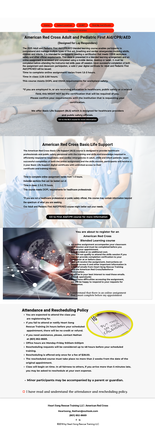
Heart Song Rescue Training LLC (66, 405)
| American (90, 405)
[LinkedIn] (80, 420)
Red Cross (102, 405)
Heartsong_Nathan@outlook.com (78, 411)
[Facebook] (76, 420)
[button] (77, 119)
